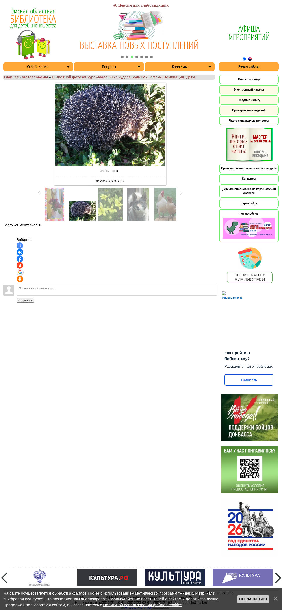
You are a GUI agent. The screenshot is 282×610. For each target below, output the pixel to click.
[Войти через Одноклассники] (20, 279)
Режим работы (248, 66)
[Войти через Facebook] (20, 259)
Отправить (25, 300)
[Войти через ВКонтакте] (20, 252)
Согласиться (253, 599)
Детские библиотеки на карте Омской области (249, 191)
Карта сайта (249, 203)
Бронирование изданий (249, 110)
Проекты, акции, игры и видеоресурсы (249, 168)
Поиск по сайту (249, 79)
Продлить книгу (249, 100)
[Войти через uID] (20, 245)
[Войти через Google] (20, 272)
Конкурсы (249, 178)
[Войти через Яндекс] (20, 265)
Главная (11, 77)
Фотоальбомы (35, 77)
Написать (249, 380)
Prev (4, 577)
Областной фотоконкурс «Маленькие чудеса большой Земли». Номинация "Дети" (124, 77)
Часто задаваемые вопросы (249, 120)
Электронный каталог (249, 89)
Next (278, 577)
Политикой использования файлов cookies (142, 605)
